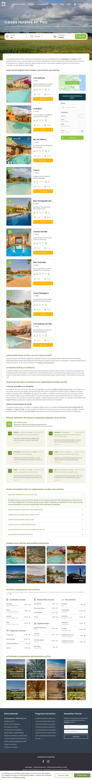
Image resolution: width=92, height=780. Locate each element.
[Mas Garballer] (19, 273)
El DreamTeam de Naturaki (12, 724)
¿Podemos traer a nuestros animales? (46, 733)
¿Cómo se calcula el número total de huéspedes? (46, 721)
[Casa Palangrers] (19, 304)
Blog (62, 4)
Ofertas (31, 4)
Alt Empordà (81, 51)
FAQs (69, 4)
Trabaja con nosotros (10, 744)
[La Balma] (19, 119)
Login (79, 4)
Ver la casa (43, 99)
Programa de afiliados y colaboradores (15, 735)
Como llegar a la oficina (11, 727)
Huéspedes (64, 112)
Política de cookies (19, 777)
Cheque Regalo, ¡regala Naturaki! (14, 733)
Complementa (42, 4)
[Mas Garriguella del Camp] (19, 212)
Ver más (37, 738)
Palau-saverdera (49, 362)
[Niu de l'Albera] (19, 150)
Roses (74, 59)
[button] (28, 89)
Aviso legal (28, 767)
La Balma (22, 432)
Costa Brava (64, 59)
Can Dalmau (21, 470)
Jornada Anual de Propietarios (13, 730)
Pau (88, 51)
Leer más (16, 442)
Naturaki (56, 51)
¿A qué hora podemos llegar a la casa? (46, 718)
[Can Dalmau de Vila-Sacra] (19, 335)
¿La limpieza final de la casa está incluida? (46, 730)
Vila (31, 65)
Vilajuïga (40, 362)
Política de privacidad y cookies (57, 767)
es (87, 4)
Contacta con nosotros (11, 747)
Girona (73, 51)
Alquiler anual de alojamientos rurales (15, 741)
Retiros (54, 4)
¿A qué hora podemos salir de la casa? (46, 727)
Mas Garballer (65, 432)
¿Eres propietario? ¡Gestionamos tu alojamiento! (16, 718)
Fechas (63, 103)
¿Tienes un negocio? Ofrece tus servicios (16, 738)
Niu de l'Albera (26, 452)
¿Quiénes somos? (9, 721)
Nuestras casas (19, 4)
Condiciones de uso (39, 767)
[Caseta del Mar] (19, 242)
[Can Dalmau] (19, 89)
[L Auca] (19, 181)
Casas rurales (65, 51)
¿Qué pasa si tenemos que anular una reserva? (46, 724)
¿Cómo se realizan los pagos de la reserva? (46, 735)
